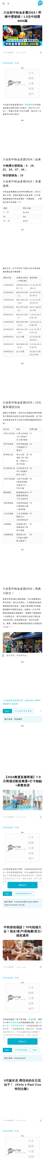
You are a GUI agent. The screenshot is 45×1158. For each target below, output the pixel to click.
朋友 (35, 1050)
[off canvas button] (3, 3)
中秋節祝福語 (22, 1050)
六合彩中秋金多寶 (24, 711)
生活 (17, 63)
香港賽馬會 (30, 105)
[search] (8, 3)
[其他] (40, 53)
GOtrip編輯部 (8, 52)
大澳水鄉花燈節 (17, 1026)
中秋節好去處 (14, 1022)
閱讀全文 (22, 885)
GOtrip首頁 (8, 63)
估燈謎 (31, 1019)
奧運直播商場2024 (24, 894)
